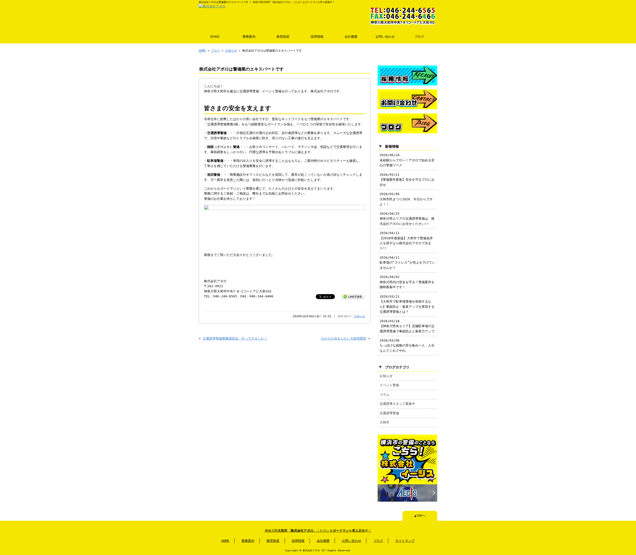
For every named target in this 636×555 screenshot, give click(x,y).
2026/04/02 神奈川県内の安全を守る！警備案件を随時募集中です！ (407, 282)
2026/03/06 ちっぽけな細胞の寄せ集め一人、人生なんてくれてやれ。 (407, 345)
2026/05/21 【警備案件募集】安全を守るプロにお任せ (407, 180)
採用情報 (317, 36)
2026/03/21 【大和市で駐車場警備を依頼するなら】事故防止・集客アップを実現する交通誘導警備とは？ (407, 304)
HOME (215, 36)
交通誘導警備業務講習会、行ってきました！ (235, 338)
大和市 (384, 422)
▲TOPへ (420, 516)
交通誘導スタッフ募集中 (397, 404)
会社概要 (351, 36)
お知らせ (231, 50)
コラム (384, 394)
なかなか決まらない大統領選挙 (343, 338)
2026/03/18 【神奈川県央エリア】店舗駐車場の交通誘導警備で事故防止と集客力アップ (407, 326)
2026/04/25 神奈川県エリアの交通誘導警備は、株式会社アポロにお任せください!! (407, 219)
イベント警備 (389, 385)
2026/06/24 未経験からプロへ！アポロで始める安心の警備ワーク (407, 160)
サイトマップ (405, 541)
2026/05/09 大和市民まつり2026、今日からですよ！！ (406, 199)
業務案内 (248, 36)
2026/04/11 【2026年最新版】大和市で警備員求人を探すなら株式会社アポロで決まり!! (406, 240)
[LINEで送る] (353, 296)
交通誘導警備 (389, 413)
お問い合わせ (385, 36)
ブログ (419, 36)
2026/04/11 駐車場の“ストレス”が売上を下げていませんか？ (407, 263)
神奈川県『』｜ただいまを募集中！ (318, 530)
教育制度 (283, 36)
